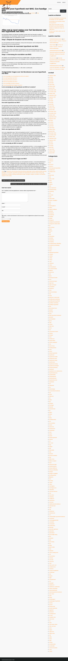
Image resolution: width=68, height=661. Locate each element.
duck (50, 279)
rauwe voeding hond (53, 552)
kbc (50, 401)
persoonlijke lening (53, 534)
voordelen (36, 174)
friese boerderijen (53, 292)
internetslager (52, 389)
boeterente (51, 239)
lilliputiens (51, 477)
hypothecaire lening (53, 363)
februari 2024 (52, 129)
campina (51, 254)
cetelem (51, 256)
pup (50, 543)
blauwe (50, 230)
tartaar (50, 597)
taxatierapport (52, 599)
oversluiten (51, 522)
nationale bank (52, 505)
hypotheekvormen (53, 380)
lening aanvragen (53, 464)
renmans (51, 557)
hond (50, 336)
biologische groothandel (54, 221)
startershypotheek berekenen (55, 592)
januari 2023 (51, 152)
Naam (3, 203)
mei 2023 (51, 145)
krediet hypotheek (53, 437)
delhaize (51, 270)
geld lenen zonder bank (54, 297)
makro (50, 484)
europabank (51, 286)
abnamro (51, 166)
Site (2, 210)
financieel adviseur (22, 171)
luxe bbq (51, 480)
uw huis (51, 615)
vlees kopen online (53, 624)
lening (40, 172)
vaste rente (51, 619)
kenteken (51, 403)
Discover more (53, 58)
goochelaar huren (53, 308)
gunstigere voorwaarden (7, 172)
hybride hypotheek (53, 353)
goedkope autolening (53, 302)
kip (49, 410)
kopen (50, 433)
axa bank (51, 195)
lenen (50, 462)
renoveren (51, 561)
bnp (50, 234)
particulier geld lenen (53, 529)
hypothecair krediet (53, 356)
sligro (50, 577)
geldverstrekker (39, 171)
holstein (51, 333)
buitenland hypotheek (53, 252)
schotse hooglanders (53, 570)
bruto (50, 250)
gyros (50, 320)
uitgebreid (51, 610)
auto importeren (52, 187)
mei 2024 (51, 124)
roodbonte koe (52, 566)
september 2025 (52, 95)
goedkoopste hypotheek (54, 301)
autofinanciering (52, 189)
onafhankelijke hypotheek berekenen (57, 516)
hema (50, 327)
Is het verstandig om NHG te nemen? (11, 83)
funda (50, 295)
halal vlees (51, 326)
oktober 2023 (52, 136)
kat (49, 398)
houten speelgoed (53, 342)
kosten (37, 172)
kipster (50, 414)
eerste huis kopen (53, 281)
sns (50, 581)
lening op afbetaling (53, 469)
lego (50, 457)
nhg (2, 171)
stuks (50, 595)
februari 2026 (52, 86)
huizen (50, 351)
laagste (50, 446)
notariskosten (52, 513)
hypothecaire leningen (54, 365)
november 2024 (52, 113)
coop (50, 261)
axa (50, 193)
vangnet (32, 174)
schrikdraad (51, 572)
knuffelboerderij (52, 419)
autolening (51, 191)
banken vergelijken (53, 200)
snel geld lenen (52, 579)
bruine (50, 248)
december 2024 (52, 111)
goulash (51, 310)
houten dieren (52, 340)
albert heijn (51, 175)
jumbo (50, 394)
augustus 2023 (52, 140)
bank (50, 196)
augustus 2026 (52, 75)
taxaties (51, 602)
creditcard (51, 263)
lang (50, 451)
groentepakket (52, 318)
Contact (64, 2)
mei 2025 (51, 102)
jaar (50, 392)
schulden (10, 174)
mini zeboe (51, 495)
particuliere (51, 531)
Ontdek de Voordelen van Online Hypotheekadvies (13, 180)
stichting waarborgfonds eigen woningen (21, 174)
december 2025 (52, 89)
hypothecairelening (53, 367)
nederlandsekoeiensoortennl (56, 39)
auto (50, 186)
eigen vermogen (52, 284)
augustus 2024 (52, 118)
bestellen (51, 216)
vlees (50, 622)
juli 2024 (51, 120)
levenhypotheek (52, 475)
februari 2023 (52, 151)
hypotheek (15, 172)
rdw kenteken (52, 556)
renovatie (51, 559)
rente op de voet (52, 565)
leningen (51, 471)
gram (50, 313)
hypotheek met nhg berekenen (24, 172)
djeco (50, 275)
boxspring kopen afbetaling (55, 243)
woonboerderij (52, 644)
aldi (50, 177)
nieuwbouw (51, 511)
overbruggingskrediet (53, 520)
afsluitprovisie (52, 171)
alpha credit (51, 178)
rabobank (51, 550)
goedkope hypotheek (53, 304)
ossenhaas (51, 518)
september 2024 (52, 116)
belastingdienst (52, 205)
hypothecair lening (53, 360)
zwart (50, 649)
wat (50, 635)
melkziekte (51, 489)
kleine (50, 417)
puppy (50, 545)
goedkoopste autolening (54, 299)
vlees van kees (52, 626)
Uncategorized (52, 613)
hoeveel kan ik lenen (53, 331)
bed (50, 203)
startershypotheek (53, 590)
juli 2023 (51, 142)
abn (50, 162)
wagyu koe (51, 631)
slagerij (50, 575)
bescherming (14, 171)
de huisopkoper (52, 266)
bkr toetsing (51, 227)
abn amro (51, 164)
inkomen (33, 172)
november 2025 (52, 91)
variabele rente (52, 617)
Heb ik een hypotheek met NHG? (10, 81)
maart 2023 (51, 149)
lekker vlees (51, 459)
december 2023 (52, 133)
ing (49, 387)
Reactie (4, 192)
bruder (50, 247)
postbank (51, 538)
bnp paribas (51, 236)
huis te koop (52, 345)
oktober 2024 (52, 115)
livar (50, 478)
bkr (50, 225)
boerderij (51, 238)
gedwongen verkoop (31, 171)
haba (50, 322)
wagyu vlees (52, 633)
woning (50, 642)
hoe (50, 329)
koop (50, 432)
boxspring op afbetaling (54, 245)
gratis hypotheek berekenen (55, 315)
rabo (50, 548)
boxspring (51, 241)
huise (50, 349)
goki (50, 306)
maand (50, 482)
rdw (50, 554)
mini (50, 493)
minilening (51, 496)
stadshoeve (51, 584)
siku (50, 574)
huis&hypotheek (52, 347)
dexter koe (51, 272)
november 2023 (52, 134)
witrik (50, 640)
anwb (50, 180)
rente (50, 563)
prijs (50, 539)
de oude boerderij (53, 268)
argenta (50, 184)
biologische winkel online (54, 223)
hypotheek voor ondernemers (55, 371)
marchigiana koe (52, 487)
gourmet (51, 311)
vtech (50, 628)
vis (49, 620)
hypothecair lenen (53, 358)
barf (50, 202)
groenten (51, 317)
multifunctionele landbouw (54, 504)
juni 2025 (51, 100)
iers (50, 383)
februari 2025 (52, 107)
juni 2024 (51, 122)
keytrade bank (52, 408)
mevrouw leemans (53, 491)
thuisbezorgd (52, 606)
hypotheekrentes (52, 378)
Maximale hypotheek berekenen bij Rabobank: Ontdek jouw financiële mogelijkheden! (57, 54)
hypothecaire (52, 362)
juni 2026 (51, 79)
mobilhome (51, 498)
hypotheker (51, 381)
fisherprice (51, 288)
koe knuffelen (52, 423)
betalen (50, 218)
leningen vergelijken (53, 473)
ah (49, 173)
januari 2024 (51, 131)
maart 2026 (51, 84)
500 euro (51, 159)
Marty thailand (53, 44)
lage (50, 448)
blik (50, 232)
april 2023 (51, 147)
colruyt (50, 259)
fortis (50, 290)
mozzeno (51, 502)
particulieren (51, 532)
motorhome (51, 500)
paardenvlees (52, 525)
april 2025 (51, 104)
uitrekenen (51, 611)
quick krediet (52, 547)
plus (50, 536)
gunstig (44, 171)
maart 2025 (51, 106)
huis (50, 344)
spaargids (51, 583)
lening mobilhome (53, 468)
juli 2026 (51, 77)
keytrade (51, 407)
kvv (50, 441)
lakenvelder (51, 450)
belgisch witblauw (53, 209)
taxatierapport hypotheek (54, 601)
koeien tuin (51, 426)
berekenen (9, 171)
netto (50, 507)
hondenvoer (51, 338)
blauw (50, 229)
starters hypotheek (53, 588)
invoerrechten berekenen (54, 390)
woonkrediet (52, 645)
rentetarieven (4, 174)
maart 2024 (51, 127)
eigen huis (51, 283)
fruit (50, 293)
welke (50, 637)
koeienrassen (52, 428)
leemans (51, 453)
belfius (50, 207)
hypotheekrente (52, 376)
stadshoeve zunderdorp (54, 586)
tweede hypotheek (53, 608)
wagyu (50, 629)
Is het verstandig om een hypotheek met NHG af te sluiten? (16, 76)
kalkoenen (51, 396)
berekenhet (51, 214)
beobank (51, 211)
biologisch (51, 220)
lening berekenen (53, 466)
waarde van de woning (6, 175)
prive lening (51, 541)
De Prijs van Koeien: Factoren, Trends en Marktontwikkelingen (58, 40)
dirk (50, 274)
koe (50, 421)
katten (50, 399)
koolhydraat (51, 430)
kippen (50, 412)
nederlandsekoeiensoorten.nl (12, 12)
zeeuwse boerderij (53, 647)
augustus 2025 (52, 97)
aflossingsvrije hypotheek (54, 168)
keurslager (51, 405)
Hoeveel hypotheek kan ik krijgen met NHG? (12, 85)
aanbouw (51, 160)
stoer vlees (51, 593)
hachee (50, 324)
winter (50, 638)
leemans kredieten (53, 455)
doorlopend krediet (53, 277)
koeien (50, 424)
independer (51, 385)
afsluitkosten (52, 169)
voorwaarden (42, 174)
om (50, 514)
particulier (51, 527)
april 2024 (51, 125)
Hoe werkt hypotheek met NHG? (10, 78)
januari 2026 (51, 88)
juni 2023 (51, 143)
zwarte (50, 651)
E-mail (3, 206)
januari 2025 (51, 109)
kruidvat (51, 439)
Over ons (59, 2)
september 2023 (52, 138)
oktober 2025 (52, 93)
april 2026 (51, 82)
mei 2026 (51, 80)
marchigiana (52, 486)
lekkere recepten (52, 460)
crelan (50, 265)
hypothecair (51, 354)
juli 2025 (51, 98)
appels (50, 182)
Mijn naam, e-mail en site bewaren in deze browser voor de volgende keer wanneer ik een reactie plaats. (23, 216)
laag (50, 444)
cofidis (50, 257)
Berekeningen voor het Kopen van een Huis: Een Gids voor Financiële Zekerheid (28, 183)
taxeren (50, 604)
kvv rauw (51, 442)
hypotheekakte (52, 374)
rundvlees (51, 568)
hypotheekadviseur (53, 372)
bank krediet (51, 198)
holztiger (51, 335)
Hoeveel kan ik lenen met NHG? (10, 79)
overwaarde (51, 523)
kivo (50, 416)
